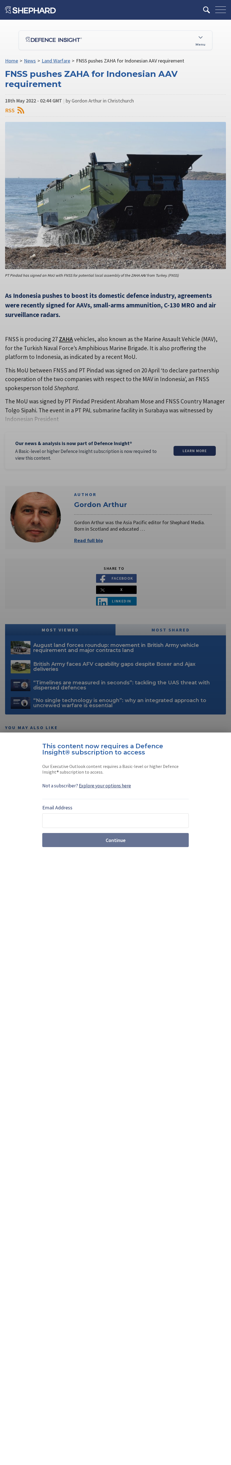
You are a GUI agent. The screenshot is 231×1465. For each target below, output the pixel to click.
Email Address (57, 807)
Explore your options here (105, 786)
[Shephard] (30, 10)
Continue (116, 840)
